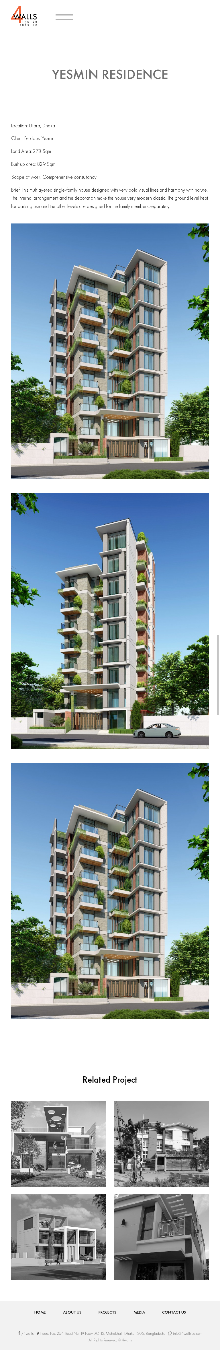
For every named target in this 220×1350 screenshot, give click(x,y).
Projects (107, 1312)
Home (40, 1312)
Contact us (174, 1312)
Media (139, 1312)
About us (72, 1312)
